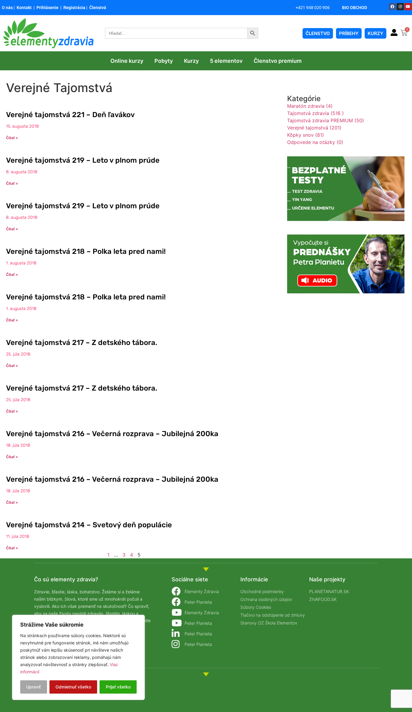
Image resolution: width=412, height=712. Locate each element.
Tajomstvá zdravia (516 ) (315, 113)
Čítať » (12, 138)
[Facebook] (392, 6)
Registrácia (74, 7)
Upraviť (33, 686)
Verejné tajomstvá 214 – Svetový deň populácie (89, 525)
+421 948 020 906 (313, 7)
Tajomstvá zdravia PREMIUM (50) (325, 120)
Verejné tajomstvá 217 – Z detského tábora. (81, 342)
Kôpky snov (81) (305, 135)
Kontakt (25, 7)
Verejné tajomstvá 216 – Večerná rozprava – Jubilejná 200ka (112, 433)
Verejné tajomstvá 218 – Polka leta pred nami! (86, 251)
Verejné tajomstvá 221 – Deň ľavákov (70, 114)
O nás (7, 7)
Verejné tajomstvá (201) (314, 128)
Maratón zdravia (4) (310, 106)
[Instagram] (400, 6)
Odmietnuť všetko (73, 686)
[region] (78, 657)
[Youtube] (408, 6)
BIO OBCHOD (354, 7)
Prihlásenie (47, 7)
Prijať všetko (118, 686)
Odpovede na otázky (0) (315, 142)
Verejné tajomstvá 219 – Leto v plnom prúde (83, 160)
